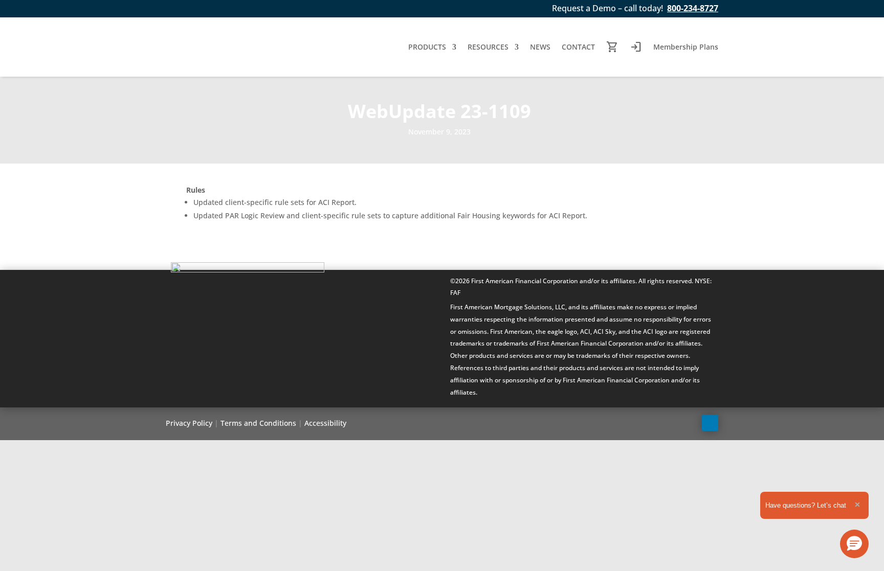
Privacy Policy (189, 423)
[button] (854, 544)
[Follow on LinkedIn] (710, 423)
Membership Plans (685, 47)
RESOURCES (488, 47)
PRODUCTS (427, 47)
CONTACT (578, 47)
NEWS (540, 47)
